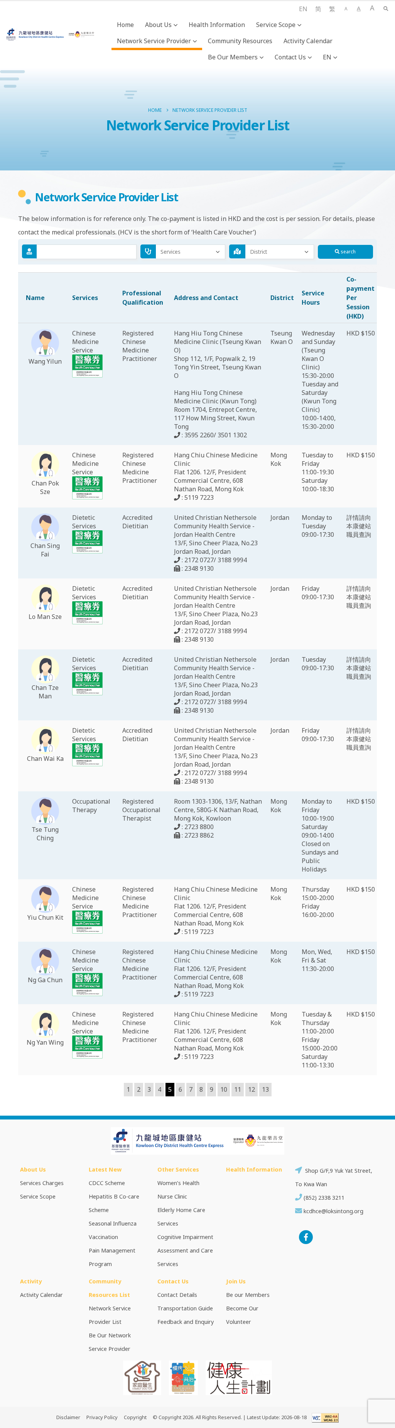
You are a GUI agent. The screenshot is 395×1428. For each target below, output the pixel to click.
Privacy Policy (102, 1417)
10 (223, 1089)
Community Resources (240, 41)
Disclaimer (68, 1417)
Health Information (217, 24)
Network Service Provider (154, 41)
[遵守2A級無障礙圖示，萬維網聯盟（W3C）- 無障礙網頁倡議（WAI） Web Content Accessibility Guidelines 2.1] (323, 1417)
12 (251, 1089)
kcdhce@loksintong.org (333, 1211)
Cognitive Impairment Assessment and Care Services (185, 1250)
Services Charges (42, 1183)
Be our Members (233, 57)
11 (237, 1089)
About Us (158, 24)
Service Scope (275, 24)
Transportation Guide (185, 1308)
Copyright (135, 1417)
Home (125, 24)
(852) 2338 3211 (323, 1197)
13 (265, 1089)
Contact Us (290, 57)
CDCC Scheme (107, 1183)
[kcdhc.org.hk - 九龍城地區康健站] (50, 34)
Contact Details (177, 1294)
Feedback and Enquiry (185, 1321)
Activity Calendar (308, 41)
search (347, 251)
